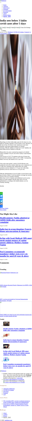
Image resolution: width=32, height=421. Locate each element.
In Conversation (7, 10)
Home (4, 5)
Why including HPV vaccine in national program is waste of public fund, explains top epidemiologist (16, 401)
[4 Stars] (16, 27)
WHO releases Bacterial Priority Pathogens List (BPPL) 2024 (16, 285)
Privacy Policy (7, 15)
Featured (26, 32)
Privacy (5, 416)
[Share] (16, 206)
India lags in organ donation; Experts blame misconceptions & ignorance (15, 230)
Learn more (20, 378)
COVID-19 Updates (18, 32)
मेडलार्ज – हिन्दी (7, 16)
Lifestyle (5, 6)
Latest (9, 33)
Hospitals (5, 9)
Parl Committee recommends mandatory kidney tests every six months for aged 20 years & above (14, 254)
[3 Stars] (11, 27)
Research (5, 12)
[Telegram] (16, 201)
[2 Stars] (6, 27)
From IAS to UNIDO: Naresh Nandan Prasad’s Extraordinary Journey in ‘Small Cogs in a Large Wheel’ (15, 405)
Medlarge (10, 32)
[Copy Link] (16, 203)
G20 (4, 394)
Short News (6, 8)
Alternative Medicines (9, 388)
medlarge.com (8, 420)
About (5, 13)
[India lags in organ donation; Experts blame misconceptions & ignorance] (6, 336)
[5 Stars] (21, 27)
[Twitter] (16, 196)
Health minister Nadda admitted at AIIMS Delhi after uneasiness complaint (14, 220)
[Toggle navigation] (0, 2)
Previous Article (4, 208)
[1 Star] (2, 27)
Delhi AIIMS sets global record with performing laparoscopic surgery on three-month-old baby (16, 315)
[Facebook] (16, 198)
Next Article (3, 209)
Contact (5, 414)
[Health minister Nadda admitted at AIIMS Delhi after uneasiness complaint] (6, 325)
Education (6, 391)
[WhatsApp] (16, 193)
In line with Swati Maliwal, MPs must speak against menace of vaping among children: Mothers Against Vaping (16, 241)
